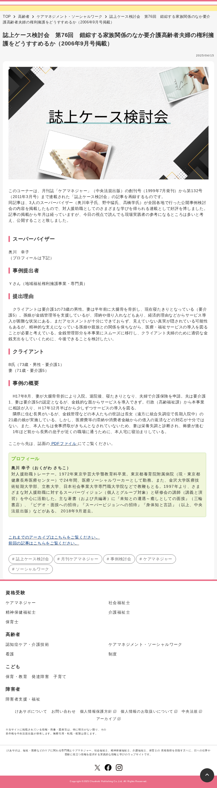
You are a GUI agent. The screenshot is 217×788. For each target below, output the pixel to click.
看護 (10, 654)
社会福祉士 (119, 602)
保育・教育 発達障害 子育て (36, 676)
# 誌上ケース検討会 (30, 559)
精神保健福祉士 (21, 612)
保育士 (12, 622)
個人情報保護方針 (96, 711)
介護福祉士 (119, 612)
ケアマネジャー (21, 602)
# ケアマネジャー (156, 559)
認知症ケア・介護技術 (27, 644)
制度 (112, 654)
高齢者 (24, 16)
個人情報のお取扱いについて (147, 711)
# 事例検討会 (119, 559)
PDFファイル (64, 443)
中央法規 (190, 711)
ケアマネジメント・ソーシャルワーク (70, 16)
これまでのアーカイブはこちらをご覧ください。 (54, 537)
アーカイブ (106, 719)
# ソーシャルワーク (30, 569)
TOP (7, 16)
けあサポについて (31, 711)
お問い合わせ (63, 711)
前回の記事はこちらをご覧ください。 (43, 543)
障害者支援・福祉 (23, 699)
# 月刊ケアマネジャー (78, 559)
